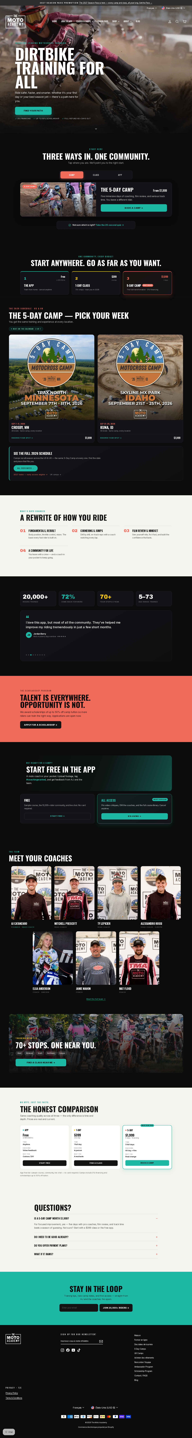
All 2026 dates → (25, 468)
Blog (138, 21)
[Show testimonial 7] (39, 654)
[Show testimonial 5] (35, 654)
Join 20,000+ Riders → (116, 1308)
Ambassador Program (143, 1367)
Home (54, 21)
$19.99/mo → (134, 816)
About (126, 21)
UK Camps (138, 1353)
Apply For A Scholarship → (40, 725)
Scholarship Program (143, 1371)
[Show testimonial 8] (42, 654)
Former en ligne (140, 1340)
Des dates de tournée (143, 1344)
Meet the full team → (95, 999)
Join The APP (66, 21)
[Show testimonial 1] (26, 654)
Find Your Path (33, 110)
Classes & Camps (83, 21)
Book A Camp (147, 1163)
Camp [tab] (72, 174)
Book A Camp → (134, 208)
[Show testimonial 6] (37, 654)
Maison (137, 1335)
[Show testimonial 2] (28, 654)
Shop (114, 21)
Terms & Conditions (14, 1398)
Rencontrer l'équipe (142, 1362)
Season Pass (102, 21)
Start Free (44, 1163)
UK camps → (55, 474)
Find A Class (96, 1163)
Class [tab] (96, 174)
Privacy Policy (12, 1393)
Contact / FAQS (141, 1375)
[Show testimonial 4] (33, 655)
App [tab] (120, 174)
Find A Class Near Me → (41, 1062)
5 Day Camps (140, 1349)
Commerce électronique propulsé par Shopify (96, 1427)
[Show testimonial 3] (30, 654)
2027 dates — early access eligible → (31, 474)
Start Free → (57, 816)
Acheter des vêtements (144, 1358)
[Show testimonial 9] (44, 654)
